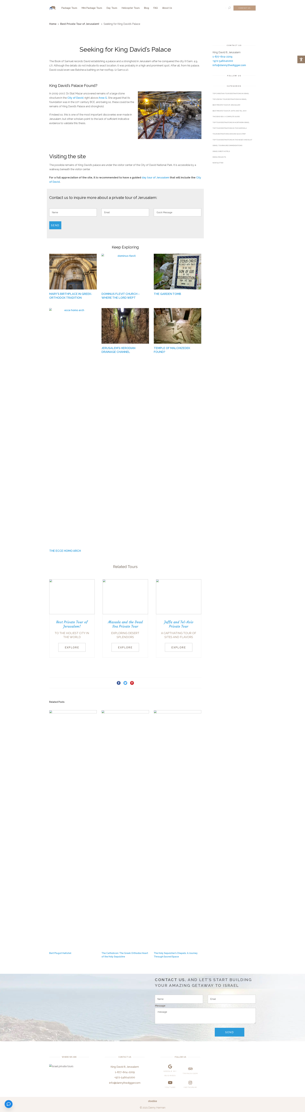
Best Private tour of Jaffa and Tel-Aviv (230, 111)
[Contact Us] (9, 1104)
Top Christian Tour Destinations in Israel (231, 93)
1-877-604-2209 (222, 56)
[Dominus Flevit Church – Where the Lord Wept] (125, 271)
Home (52, 23)
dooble (152, 1101)
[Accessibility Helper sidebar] (301, 59)
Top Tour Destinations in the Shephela (230, 128)
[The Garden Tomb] (177, 271)
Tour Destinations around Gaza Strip (229, 134)
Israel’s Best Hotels (221, 151)
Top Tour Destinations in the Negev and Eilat (232, 140)
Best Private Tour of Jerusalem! (79, 23)
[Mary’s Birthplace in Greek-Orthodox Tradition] (73, 271)
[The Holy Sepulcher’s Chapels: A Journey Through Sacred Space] (177, 829)
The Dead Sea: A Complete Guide (226, 116)
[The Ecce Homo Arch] (73, 427)
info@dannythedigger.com (229, 65)
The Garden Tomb (167, 294)
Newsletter (218, 163)
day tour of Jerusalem (155, 177)
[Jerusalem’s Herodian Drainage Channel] (125, 326)
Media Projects (219, 157)
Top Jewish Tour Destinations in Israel (230, 99)
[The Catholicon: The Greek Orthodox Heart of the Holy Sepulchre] (125, 829)
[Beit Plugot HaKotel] (73, 829)
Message (160, 1005)
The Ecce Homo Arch (65, 550)
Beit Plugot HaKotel (60, 953)
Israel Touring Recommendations (227, 145)
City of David (75, 97)
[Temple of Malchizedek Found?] (177, 326)
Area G (102, 97)
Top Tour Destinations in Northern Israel (231, 122)
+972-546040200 (223, 60)
